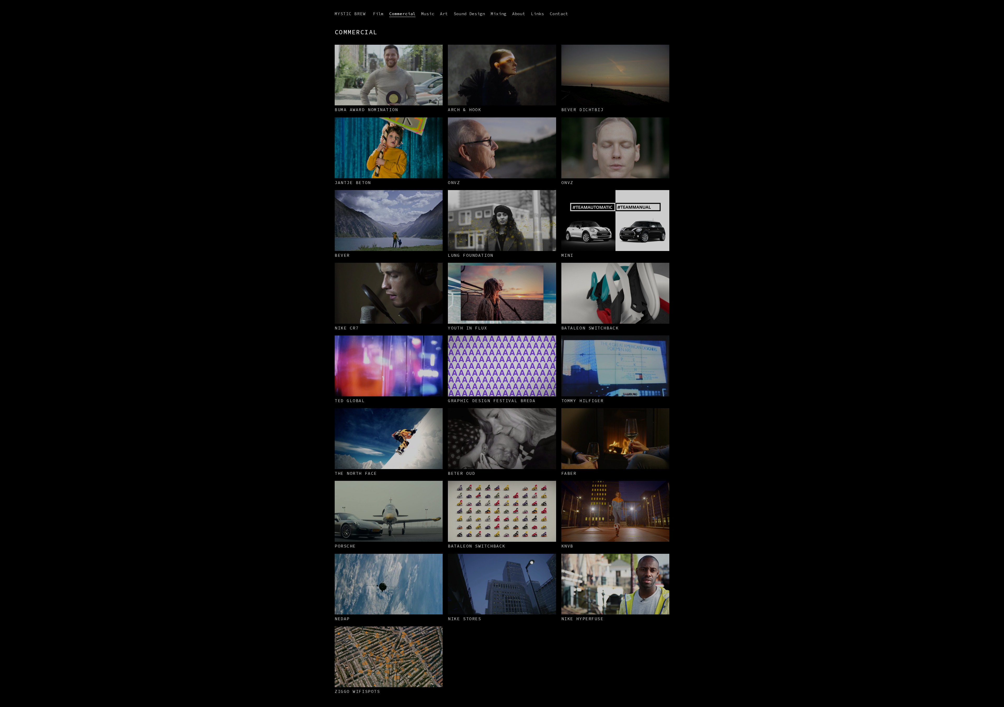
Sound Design (469, 13)
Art (444, 13)
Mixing (498, 13)
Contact (559, 13)
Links (537, 13)
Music (427, 13)
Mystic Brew (350, 13)
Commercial (402, 13)
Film (378, 13)
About (518, 13)
